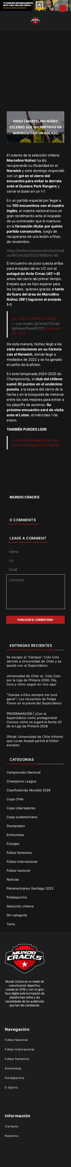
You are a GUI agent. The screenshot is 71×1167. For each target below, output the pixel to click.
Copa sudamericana (22, 817)
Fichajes (13, 844)
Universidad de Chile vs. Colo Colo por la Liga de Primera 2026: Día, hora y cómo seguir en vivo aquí (34, 680)
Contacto (11, 1126)
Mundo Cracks (24, 497)
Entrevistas (15, 835)
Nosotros (12, 1135)
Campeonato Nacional (24, 772)
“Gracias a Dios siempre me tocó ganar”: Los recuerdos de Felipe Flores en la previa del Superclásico (34, 699)
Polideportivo (17, 897)
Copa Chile (15, 799)
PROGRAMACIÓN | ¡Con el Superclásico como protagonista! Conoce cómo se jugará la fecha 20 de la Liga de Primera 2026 (34, 720)
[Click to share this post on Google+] (42, 487)
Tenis (11, 924)
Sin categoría (17, 915)
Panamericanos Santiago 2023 (30, 888)
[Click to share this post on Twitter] (28, 487)
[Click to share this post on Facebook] (15, 487)
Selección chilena (20, 906)
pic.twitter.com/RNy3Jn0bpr (34, 319)
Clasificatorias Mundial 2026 (28, 790)
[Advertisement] (35, 68)
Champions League (21, 781)
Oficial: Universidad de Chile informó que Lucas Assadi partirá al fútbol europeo (35, 741)
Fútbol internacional (22, 862)
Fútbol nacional (18, 870)
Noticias (13, 879)
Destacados (16, 826)
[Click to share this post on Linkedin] (55, 487)
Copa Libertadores (21, 808)
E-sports (11, 1087)
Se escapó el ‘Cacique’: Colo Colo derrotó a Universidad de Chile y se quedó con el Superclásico (34, 661)
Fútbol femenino (19, 853)
